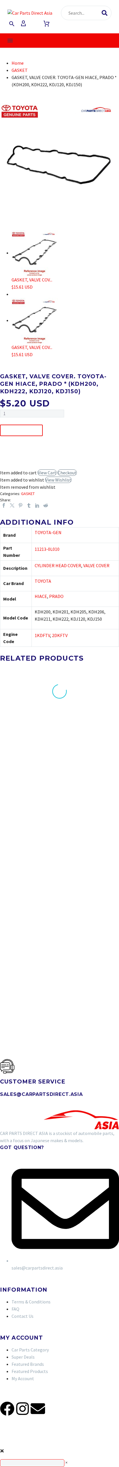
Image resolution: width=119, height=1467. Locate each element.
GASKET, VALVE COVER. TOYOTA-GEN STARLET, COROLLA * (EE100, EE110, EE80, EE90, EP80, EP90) (92, 752)
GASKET (20, 70)
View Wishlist (58, 480)
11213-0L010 (47, 549)
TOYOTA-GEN (48, 532)
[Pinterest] (20, 505)
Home (18, 63)
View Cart (47, 472)
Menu (10, 40)
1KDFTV (42, 635)
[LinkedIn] (37, 505)
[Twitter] (12, 505)
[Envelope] (38, 1408)
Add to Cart (21, 430)
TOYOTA (43, 581)
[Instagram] (22, 1408)
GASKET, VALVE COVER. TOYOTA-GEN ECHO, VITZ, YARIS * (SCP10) (25, 954)
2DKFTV (60, 635)
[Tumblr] (29, 505)
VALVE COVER (96, 565)
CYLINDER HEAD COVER (58, 565)
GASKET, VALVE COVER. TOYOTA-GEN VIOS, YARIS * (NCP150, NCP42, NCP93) (26, 749)
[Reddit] (45, 505)
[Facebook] (3, 505)
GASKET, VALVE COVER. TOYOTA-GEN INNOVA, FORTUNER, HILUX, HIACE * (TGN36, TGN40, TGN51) (26, 856)
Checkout (67, 472)
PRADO (56, 596)
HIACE (41, 596)
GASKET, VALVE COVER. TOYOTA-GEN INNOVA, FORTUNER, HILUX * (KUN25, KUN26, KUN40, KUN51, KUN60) (91, 856)
